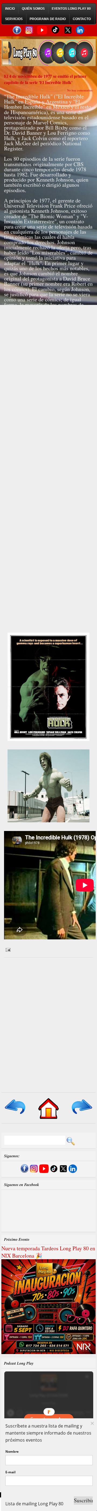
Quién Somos (33, 9)
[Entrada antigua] (81, 1114)
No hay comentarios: (80, 90)
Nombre (12, 1451)
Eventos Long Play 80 (71, 9)
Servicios (14, 19)
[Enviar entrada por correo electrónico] (7, 949)
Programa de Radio (48, 19)
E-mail (10, 1472)
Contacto (82, 19)
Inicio (10, 9)
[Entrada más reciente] (15, 1114)
